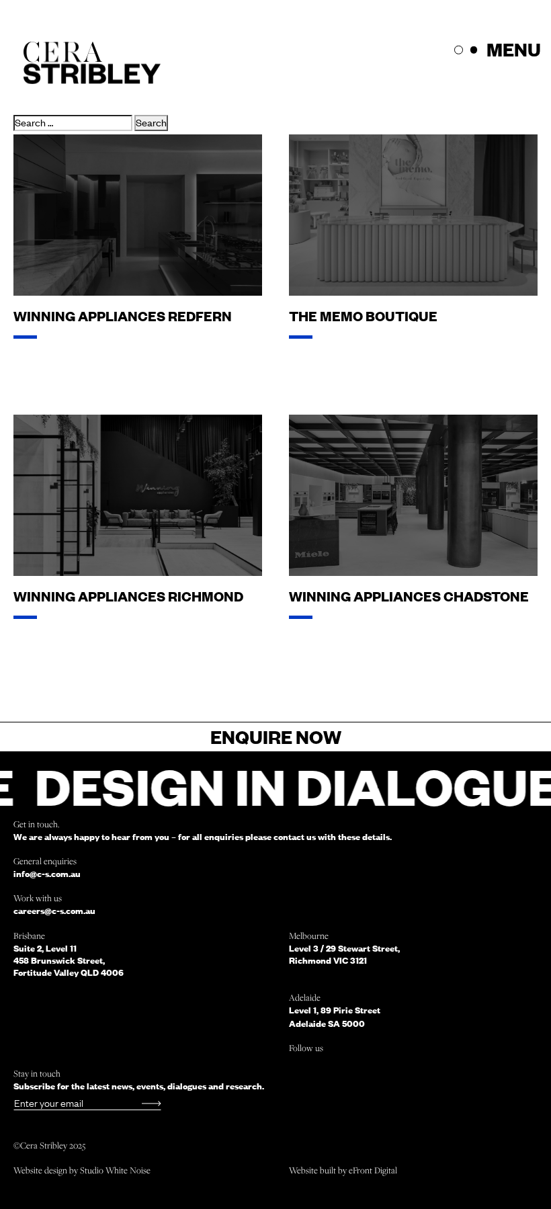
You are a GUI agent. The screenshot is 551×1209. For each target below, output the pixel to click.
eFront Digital (373, 1170)
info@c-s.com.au (47, 873)
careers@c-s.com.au (54, 910)
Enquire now (275, 736)
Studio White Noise (115, 1170)
